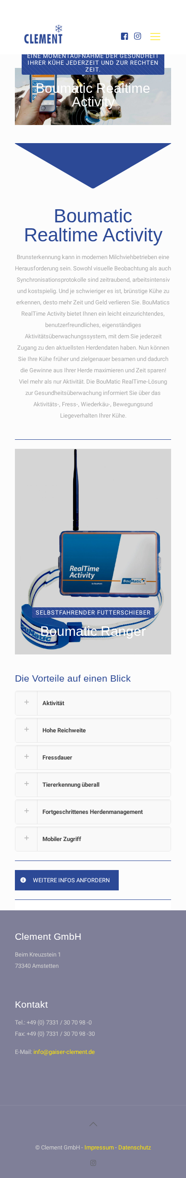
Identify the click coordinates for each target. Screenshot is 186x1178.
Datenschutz (134, 1147)
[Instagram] (93, 1163)
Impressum (99, 1147)
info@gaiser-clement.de (64, 1051)
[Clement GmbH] (49, 41)
